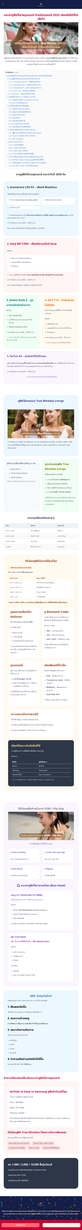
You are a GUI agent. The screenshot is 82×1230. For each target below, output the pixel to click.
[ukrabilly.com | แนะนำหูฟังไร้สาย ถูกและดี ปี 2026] (41, 4)
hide (16, 72)
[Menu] (3, 4)
